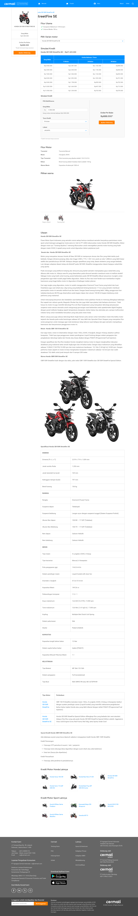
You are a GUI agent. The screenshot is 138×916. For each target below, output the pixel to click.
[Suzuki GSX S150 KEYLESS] (112, 808)
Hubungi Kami (55, 855)
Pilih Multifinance (48, 101)
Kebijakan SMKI (80, 855)
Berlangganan (41, 903)
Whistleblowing (80, 860)
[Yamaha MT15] (79, 818)
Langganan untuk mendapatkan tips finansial (27, 900)
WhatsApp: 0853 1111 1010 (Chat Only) (23, 875)
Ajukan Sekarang (24, 53)
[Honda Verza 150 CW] (52, 780)
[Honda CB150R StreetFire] (112, 780)
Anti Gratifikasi (80, 865)
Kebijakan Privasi (80, 851)
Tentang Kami (55, 846)
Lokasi (45, 127)
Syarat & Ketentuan (81, 846)
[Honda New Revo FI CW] (82, 780)
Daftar (127, 3)
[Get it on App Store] (74, 882)
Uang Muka (46, 106)
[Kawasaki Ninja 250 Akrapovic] (83, 808)
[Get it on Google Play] (74, 876)
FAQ (52, 851)
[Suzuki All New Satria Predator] (54, 808)
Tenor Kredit (47, 118)
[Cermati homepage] (113, 901)
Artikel (53, 860)
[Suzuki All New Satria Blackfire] (54, 818)
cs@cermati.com (24, 855)
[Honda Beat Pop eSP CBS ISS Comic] (83, 790)
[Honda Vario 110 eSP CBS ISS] (54, 790)
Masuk (122, 3)
